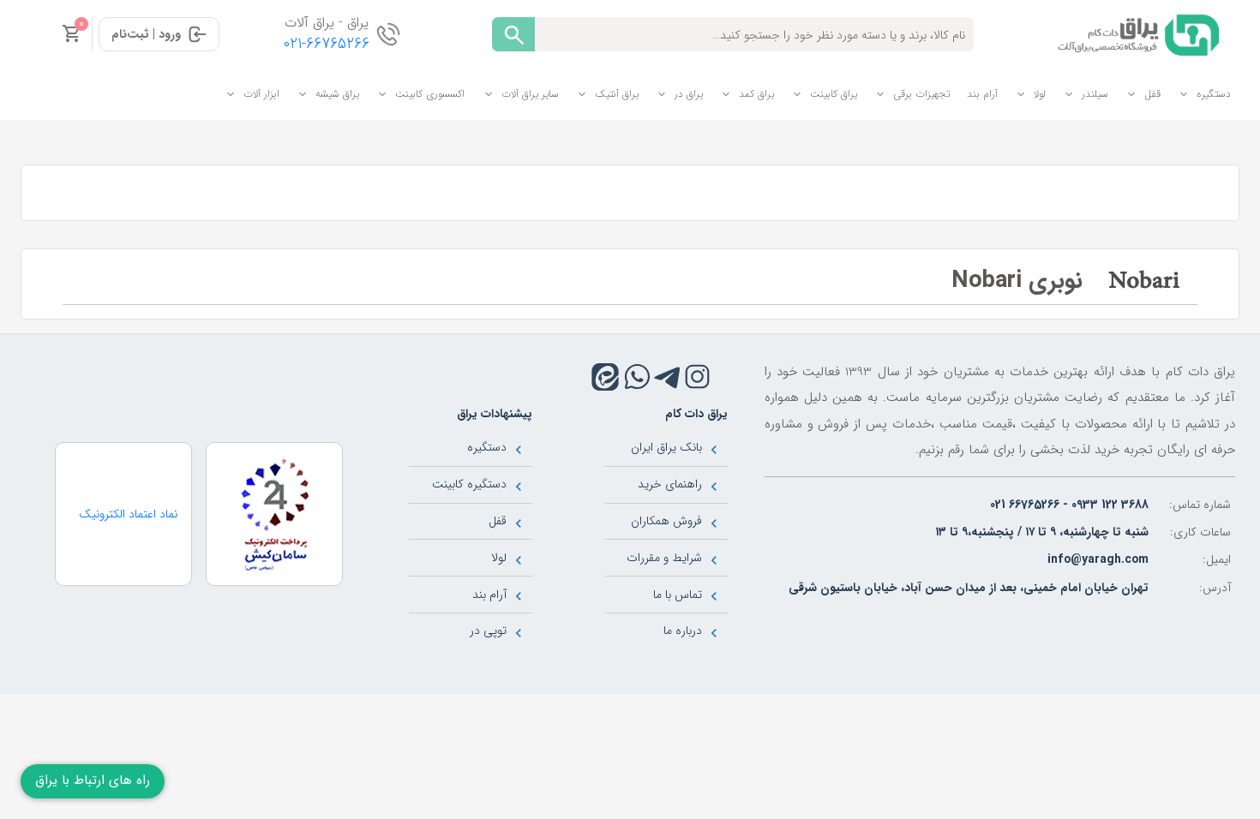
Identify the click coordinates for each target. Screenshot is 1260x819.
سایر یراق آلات (530, 94)
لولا (1040, 94)
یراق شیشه (337, 94)
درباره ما (682, 630)
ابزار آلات (261, 94)
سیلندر (1095, 94)
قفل (1152, 94)
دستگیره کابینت (469, 484)
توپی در (488, 630)
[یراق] (1135, 33)
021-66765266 (326, 44)
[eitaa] (605, 377)
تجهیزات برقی (921, 94)
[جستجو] (513, 34)
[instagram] (697, 377)
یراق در (689, 94)
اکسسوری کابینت (430, 94)
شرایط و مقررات (664, 557)
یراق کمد (756, 94)
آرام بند (982, 94)
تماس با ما (677, 594)
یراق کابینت (833, 94)
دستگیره (1214, 94)
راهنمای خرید (670, 484)
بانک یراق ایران (666, 447)
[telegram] (667, 377)
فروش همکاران (666, 520)
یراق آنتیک (617, 94)
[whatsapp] (637, 377)
